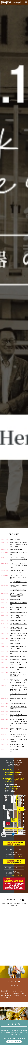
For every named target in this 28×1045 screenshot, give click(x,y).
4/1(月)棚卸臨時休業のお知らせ (18, 659)
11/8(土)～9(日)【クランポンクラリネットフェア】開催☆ (18, 571)
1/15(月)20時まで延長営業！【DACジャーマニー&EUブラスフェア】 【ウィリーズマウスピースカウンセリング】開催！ (18, 688)
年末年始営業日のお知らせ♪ (17, 621)
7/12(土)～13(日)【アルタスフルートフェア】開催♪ (18, 608)
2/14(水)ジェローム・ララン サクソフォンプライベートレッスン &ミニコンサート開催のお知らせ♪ (18, 680)
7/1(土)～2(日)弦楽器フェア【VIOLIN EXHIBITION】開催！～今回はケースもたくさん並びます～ (18, 722)
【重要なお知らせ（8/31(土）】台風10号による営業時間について (18, 634)
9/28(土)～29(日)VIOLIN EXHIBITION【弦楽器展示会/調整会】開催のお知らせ (18, 628)
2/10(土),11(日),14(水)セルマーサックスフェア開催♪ (18, 668)
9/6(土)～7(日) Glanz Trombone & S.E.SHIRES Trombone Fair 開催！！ (16, 594)
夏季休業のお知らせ (15, 643)
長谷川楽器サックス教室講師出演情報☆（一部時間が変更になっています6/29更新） (18, 544)
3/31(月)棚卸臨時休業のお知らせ (18, 613)
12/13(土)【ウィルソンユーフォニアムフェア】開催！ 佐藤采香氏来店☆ (18, 565)
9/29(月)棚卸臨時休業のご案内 (18, 590)
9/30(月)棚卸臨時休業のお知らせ (18, 624)
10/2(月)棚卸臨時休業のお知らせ (18, 704)
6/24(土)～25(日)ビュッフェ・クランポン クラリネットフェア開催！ (18, 729)
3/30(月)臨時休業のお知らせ (17, 549)
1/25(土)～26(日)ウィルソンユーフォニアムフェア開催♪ (18, 616)
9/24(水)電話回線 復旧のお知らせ (18, 582)
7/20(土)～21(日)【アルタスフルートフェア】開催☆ (18, 647)
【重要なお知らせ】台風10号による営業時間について (18, 639)
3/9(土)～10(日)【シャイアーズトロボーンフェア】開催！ (18, 663)
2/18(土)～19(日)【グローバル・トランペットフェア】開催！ (18, 745)
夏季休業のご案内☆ (15, 539)
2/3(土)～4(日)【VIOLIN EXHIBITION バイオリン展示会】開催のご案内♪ (18, 674)
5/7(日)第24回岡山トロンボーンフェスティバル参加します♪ (18, 735)
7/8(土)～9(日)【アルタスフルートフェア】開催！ (18, 715)
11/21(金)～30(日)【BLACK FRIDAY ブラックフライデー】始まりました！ (18, 559)
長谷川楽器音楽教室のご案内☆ (18, 656)
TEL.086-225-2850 (14, 1042)
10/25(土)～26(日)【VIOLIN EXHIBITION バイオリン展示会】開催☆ (18, 577)
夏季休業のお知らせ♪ (15, 600)
